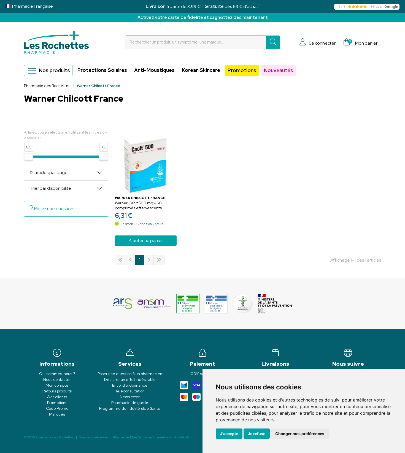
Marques (57, 414)
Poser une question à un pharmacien (130, 373)
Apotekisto (151, 437)
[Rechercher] (273, 42)
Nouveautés (278, 70)
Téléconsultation (130, 391)
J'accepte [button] (229, 433)
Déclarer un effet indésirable (130, 379)
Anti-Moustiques (154, 70)
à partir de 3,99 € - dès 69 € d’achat (203, 6)
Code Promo (57, 408)
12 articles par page (49, 172)
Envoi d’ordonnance (129, 385)
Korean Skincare (201, 70)
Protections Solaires (102, 70)
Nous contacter (57, 379)
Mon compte (57, 385)
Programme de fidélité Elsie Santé (129, 408)
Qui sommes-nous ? (57, 373)
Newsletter (130, 396)
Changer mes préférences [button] (299, 433)
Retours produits (57, 391)
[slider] (28, 157)
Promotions (242, 70)
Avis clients (57, 396)
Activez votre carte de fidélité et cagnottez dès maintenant (202, 17)
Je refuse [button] (256, 433)
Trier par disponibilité (50, 188)
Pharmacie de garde (129, 402)
